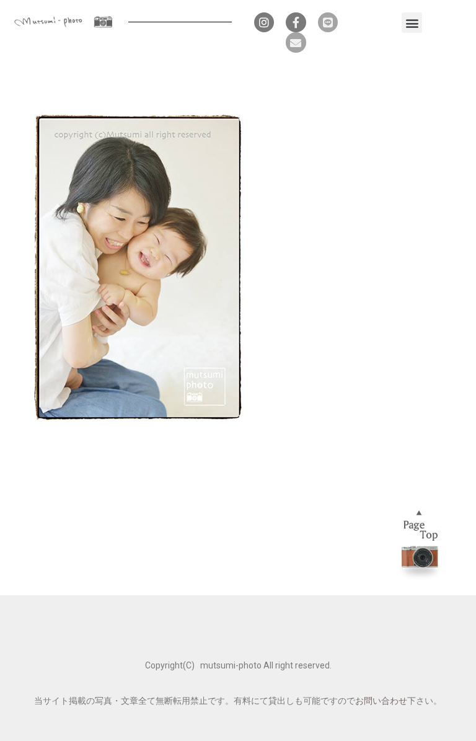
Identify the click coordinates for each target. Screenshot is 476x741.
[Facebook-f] (296, 22)
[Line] (328, 22)
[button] (412, 22)
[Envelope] (296, 42)
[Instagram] (264, 22)
